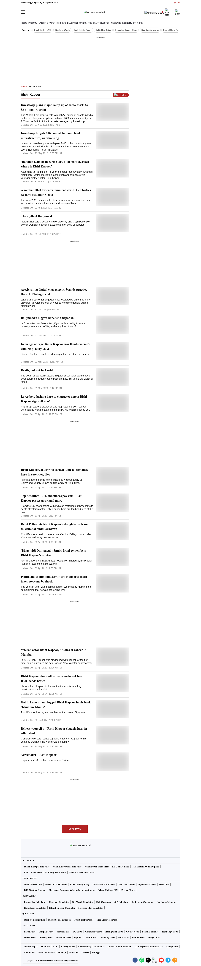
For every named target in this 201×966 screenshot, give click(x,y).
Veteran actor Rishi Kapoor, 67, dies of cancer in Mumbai (53, 652)
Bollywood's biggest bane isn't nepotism (48, 318)
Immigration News (114, 931)
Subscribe (73, 952)
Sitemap (62, 952)
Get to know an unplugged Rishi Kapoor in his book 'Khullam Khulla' (56, 704)
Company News (46, 931)
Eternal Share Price (172, 30)
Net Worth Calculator (82, 902)
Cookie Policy (84, 946)
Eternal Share (128, 890)
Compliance (172, 946)
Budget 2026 (154, 937)
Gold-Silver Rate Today (104, 884)
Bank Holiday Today (83, 30)
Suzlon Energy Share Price (36, 866)
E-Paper (51, 23)
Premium (32, 23)
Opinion (83, 23)
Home (24, 23)
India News (123, 937)
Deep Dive (164, 884)
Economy (127, 23)
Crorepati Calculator (59, 902)
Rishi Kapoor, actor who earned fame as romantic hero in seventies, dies (54, 472)
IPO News (77, 931)
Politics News (138, 937)
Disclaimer (99, 946)
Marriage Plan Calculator (90, 907)
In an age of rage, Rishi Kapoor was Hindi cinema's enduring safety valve (55, 346)
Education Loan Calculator (62, 907)
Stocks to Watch (62, 30)
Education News (63, 937)
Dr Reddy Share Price (55, 872)
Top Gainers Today (147, 884)
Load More (74, 828)
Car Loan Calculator (166, 902)
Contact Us (29, 952)
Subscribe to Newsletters (59, 919)
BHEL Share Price (33, 872)
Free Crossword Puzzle (107, 919)
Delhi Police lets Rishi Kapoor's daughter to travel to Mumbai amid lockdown (55, 526)
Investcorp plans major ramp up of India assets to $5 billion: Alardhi (54, 107)
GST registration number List (149, 946)
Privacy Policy (68, 946)
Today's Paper (30, 946)
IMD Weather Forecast (35, 890)
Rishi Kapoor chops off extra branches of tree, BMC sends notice (52, 678)
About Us (45, 946)
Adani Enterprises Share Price (67, 866)
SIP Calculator (121, 902)
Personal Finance (150, 931)
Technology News (170, 931)
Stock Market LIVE (42, 30)
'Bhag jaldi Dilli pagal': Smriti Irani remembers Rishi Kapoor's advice (53, 552)
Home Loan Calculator (35, 907)
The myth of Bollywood (36, 216)
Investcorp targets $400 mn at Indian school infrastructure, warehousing (50, 135)
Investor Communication (119, 946)
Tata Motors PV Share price (145, 866)
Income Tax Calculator (35, 902)
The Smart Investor (98, 23)
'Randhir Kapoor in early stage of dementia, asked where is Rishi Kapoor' (55, 164)
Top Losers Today (126, 884)
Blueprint (72, 23)
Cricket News (132, 931)
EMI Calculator (103, 902)
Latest (42, 23)
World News (29, 937)
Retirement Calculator (142, 902)
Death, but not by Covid (37, 370)
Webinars (116, 23)
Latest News (29, 931)
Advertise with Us (46, 952)
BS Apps (96, 952)
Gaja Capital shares (150, 30)
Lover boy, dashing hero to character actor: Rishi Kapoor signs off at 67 (54, 398)
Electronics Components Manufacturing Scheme (72, 890)
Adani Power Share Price (97, 866)
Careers (85, 952)
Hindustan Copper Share (126, 30)
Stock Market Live (33, 884)
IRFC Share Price (120, 866)
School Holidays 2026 (108, 890)
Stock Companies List (34, 919)
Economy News (108, 937)
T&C (55, 946)
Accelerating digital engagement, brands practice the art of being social (54, 291)
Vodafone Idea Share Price (81, 872)
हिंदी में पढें (177, 2)
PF (134, 23)
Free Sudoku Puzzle (83, 919)
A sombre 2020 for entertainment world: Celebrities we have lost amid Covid (56, 192)
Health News (91, 937)
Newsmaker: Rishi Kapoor (39, 754)
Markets (61, 23)
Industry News (45, 937)
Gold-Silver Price (103, 30)
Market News (63, 931)
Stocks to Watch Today (56, 884)
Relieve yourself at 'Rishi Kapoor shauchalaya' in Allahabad (54, 730)
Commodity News (93, 931)
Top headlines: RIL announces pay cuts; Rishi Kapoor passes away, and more (51, 498)
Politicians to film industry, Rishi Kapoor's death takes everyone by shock (54, 579)
